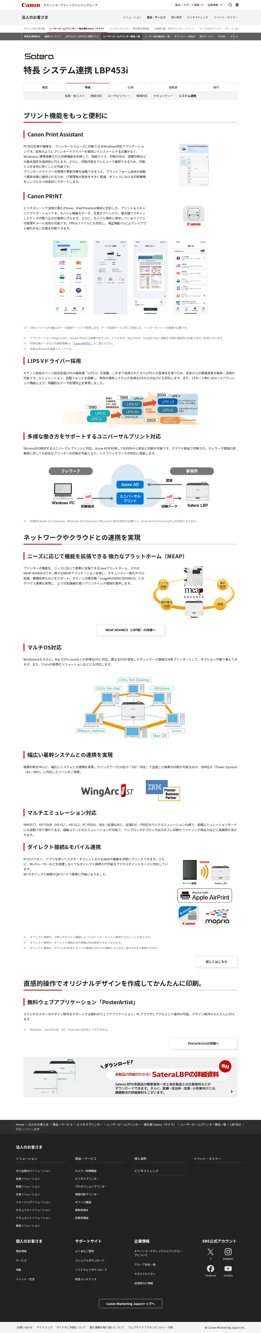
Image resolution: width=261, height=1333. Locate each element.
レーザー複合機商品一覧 (157, 36)
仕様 (130, 87)
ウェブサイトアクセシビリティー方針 (150, 1327)
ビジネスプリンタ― (87, 1178)
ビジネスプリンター (90, 1124)
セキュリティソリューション (33, 1210)
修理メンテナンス (85, 1279)
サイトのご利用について (71, 1327)
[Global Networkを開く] (237, 4)
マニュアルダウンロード (90, 1260)
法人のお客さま (35, 17)
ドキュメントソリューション (33, 1218)
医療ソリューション (28, 1186)
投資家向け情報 (143, 1283)
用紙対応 (96, 96)
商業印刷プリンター (87, 1194)
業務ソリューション (28, 1225)
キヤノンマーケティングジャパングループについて (158, 1253)
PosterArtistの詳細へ (203, 1043)
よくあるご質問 (84, 1251)
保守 (216, 87)
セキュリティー (163, 96)
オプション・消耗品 (184, 36)
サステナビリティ (145, 1274)
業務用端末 (81, 1210)
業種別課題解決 (32, 36)
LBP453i (235, 1124)
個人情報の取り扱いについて (107, 1327)
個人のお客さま (29, 1241)
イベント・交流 (25, 1279)
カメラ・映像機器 (85, 1171)
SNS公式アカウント (219, 1241)
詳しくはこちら (216, 961)
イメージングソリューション (33, 1202)
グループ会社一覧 (145, 1264)
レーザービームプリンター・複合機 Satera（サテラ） (141, 1124)
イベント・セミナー (226, 17)
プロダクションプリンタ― (91, 1186)
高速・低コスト (75, 96)
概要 (45, 87)
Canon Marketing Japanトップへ (130, 1303)
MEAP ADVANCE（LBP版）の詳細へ (130, 630)
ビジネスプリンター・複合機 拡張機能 (129, 28)
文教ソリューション (28, 1194)
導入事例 (176, 17)
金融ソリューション (28, 1178)
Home (20, 1124)
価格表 (173, 87)
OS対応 (221, 36)
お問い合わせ (25, 1327)
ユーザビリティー (119, 96)
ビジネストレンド (197, 17)
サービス (21, 1260)
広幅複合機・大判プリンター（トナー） (174, 28)
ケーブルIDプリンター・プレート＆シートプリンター (227, 28)
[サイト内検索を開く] (230, 4)
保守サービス (206, 36)
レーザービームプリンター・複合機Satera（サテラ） (77, 28)
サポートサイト (88, 1241)
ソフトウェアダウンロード (91, 1270)
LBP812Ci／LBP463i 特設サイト (82, 36)
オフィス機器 (83, 1202)
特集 (18, 1270)
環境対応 (142, 96)
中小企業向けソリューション (33, 1171)
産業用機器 (81, 1218)
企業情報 (213, 5)
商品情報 (21, 1251)
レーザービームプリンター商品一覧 (121, 36)
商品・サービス (156, 17)
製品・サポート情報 (187, 5)
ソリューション (132, 17)
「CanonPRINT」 (83, 343)
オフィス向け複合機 (34, 28)
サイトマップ (44, 1327)
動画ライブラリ (53, 36)
